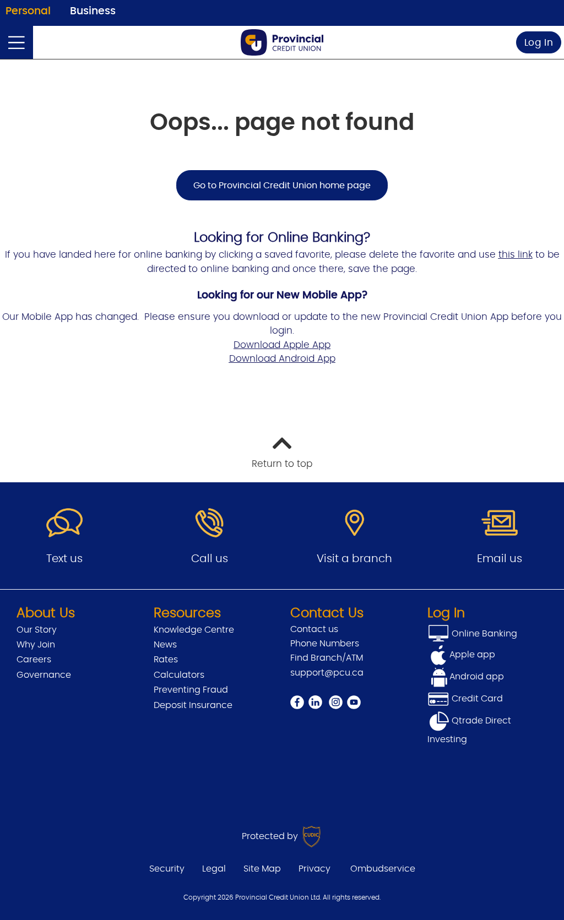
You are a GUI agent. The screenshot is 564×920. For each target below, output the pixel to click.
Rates (166, 659)
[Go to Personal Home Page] (282, 42)
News (165, 644)
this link (515, 254)
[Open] (16, 42)
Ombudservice (382, 868)
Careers (34, 659)
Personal (28, 11)
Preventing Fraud (191, 689)
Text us (64, 558)
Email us (499, 558)
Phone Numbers (324, 643)
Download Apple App (282, 345)
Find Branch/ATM (326, 658)
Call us (209, 558)
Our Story (37, 629)
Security (167, 868)
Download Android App (282, 358)
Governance (44, 675)
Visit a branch (354, 558)
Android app (476, 676)
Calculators (179, 675)
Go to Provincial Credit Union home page (282, 185)
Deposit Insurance (193, 705)
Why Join (36, 644)
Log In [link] (539, 42)
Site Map (262, 868)
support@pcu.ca (327, 672)
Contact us (314, 629)
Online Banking (483, 633)
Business (93, 11)
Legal (214, 868)
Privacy (314, 868)
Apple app (472, 654)
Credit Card (476, 698)
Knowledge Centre (194, 629)
